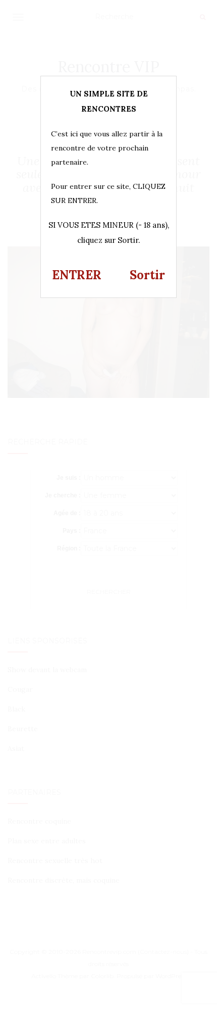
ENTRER (76, 275)
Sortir (147, 275)
